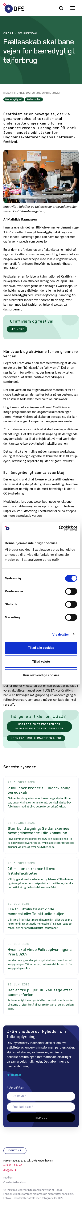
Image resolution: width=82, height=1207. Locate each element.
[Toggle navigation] (73, 8)
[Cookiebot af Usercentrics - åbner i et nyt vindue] (59, 528)
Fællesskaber (34, 99)
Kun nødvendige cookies (41, 675)
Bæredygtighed (13, 99)
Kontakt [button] (14, 1150)
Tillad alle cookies (41, 647)
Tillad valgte (41, 661)
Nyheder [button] (14, 1074)
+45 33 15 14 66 (12, 1165)
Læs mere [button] (17, 329)
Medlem (8, 1177)
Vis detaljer (60, 634)
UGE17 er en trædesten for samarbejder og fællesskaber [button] (39, 726)
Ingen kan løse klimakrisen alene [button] (36, 738)
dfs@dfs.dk (9, 1170)
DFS (13, 8)
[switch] (71, 591)
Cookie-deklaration (14, 1182)
